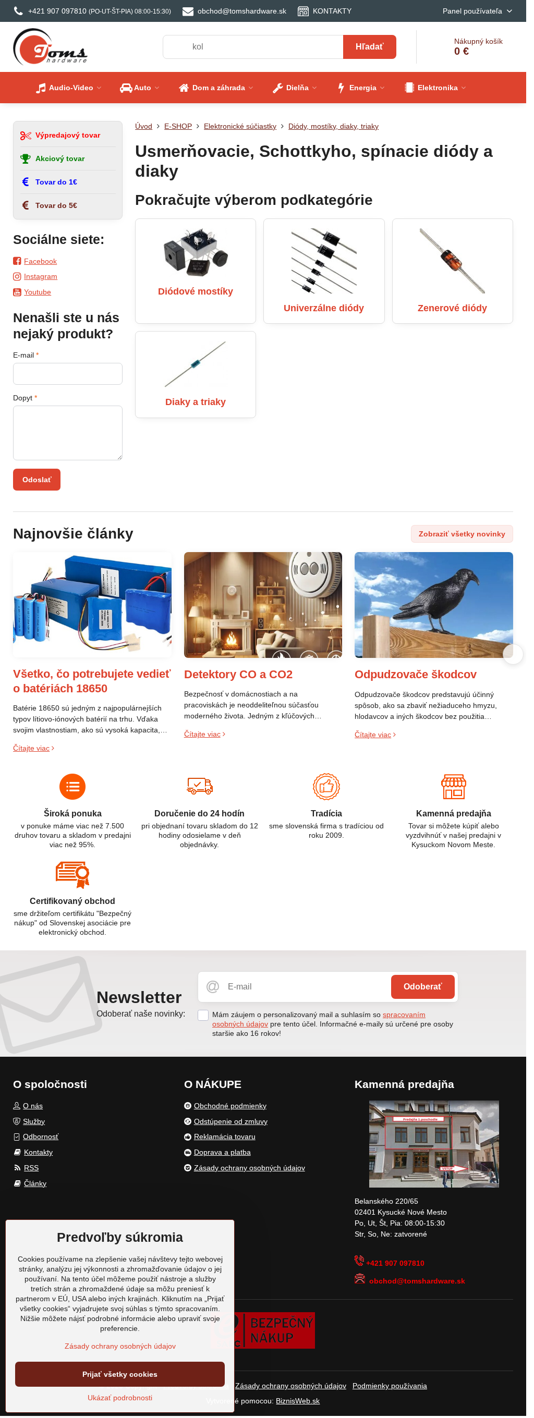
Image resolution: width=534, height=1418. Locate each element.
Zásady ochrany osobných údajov (290, 1386)
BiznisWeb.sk (298, 1401)
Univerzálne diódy (324, 308)
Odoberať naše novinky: (140, 1013)
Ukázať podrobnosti (120, 1397)
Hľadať (370, 46)
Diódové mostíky (195, 291)
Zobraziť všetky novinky (462, 534)
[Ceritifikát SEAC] (263, 1330)
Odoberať (423, 986)
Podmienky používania (390, 1386)
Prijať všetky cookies (119, 1374)
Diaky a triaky (195, 402)
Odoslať (37, 479)
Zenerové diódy (452, 308)
